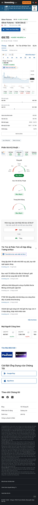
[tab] (10, 153)
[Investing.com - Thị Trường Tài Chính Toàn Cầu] (11, 2)
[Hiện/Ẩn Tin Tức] (12, 55)
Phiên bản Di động (7, 410)
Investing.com (5, 267)
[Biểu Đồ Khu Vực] (6, 55)
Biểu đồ (11, 46)
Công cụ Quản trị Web (8, 418)
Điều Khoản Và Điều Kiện (7, 481)
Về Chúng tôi (24, 407)
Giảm (20, 230)
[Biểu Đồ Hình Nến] (3, 55)
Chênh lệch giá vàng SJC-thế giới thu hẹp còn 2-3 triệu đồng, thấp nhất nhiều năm (18, 310)
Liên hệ (22, 414)
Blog (2, 407)
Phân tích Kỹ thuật (9, 147)
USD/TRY (5, 332)
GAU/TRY (20, 332)
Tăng (20, 238)
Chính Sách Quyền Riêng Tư (8, 487)
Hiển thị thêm (19, 133)
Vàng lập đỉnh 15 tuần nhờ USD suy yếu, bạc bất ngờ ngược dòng (18, 263)
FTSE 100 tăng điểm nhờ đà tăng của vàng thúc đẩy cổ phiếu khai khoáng (18, 298)
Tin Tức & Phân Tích (23, 46)
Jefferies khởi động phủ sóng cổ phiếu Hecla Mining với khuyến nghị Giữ (17, 286)
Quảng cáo (23, 410)
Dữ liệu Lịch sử (13, 50)
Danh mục (4, 414)
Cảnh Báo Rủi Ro (5, 493)
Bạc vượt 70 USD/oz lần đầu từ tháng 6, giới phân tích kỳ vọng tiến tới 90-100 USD (17, 275)
